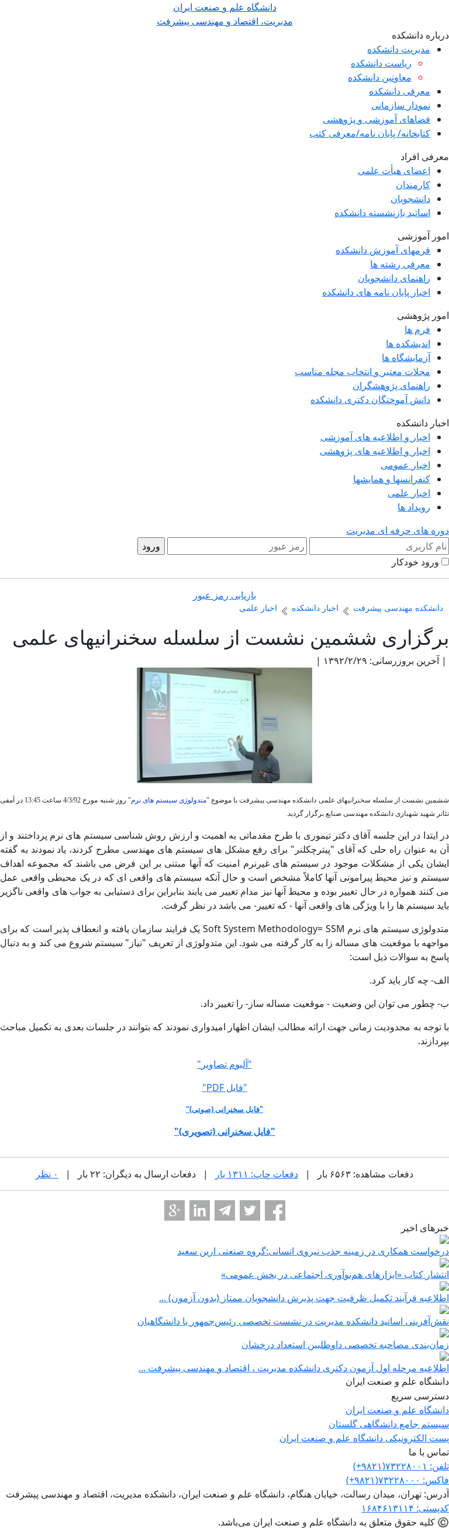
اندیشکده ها (408, 343)
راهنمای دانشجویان (394, 278)
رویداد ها (414, 507)
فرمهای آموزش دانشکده (383, 250)
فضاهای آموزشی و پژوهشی (376, 119)
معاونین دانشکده (380, 77)
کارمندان (413, 184)
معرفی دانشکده (399, 91)
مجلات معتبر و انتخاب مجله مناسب (362, 371)
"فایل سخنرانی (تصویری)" (224, 1131)
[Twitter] (250, 1210)
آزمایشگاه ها (406, 357)
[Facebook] (275, 1210)
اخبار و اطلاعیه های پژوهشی (375, 450)
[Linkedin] (199, 1210)
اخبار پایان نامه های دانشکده (376, 292)
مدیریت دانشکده (398, 49)
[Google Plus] (174, 1210)
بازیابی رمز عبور (224, 595)
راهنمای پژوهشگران (391, 385)
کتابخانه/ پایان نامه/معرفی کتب (369, 133)
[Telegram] (225, 1210)
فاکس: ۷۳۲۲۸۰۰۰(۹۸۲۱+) (397, 1480)
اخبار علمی (409, 493)
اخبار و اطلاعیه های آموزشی (375, 436)
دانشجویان (410, 198)
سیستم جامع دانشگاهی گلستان (389, 1423)
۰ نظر (47, 1173)
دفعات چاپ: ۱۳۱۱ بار (256, 1173)
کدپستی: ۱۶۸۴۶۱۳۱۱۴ (405, 1508)
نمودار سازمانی (400, 105)
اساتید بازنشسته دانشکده (382, 212)
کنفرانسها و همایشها (391, 478)
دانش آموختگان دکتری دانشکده (370, 399)
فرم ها (417, 329)
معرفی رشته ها (400, 264)
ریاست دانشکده (381, 63)
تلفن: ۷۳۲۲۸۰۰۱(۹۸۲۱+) (401, 1466)
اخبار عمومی (405, 464)
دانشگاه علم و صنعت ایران (397, 1409)
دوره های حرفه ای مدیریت (397, 530)
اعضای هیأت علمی (394, 170)
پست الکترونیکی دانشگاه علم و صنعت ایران (364, 1437)
